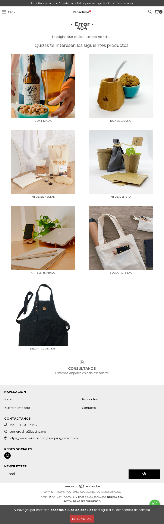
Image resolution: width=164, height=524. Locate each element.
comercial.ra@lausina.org (27, 432)
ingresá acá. (115, 497)
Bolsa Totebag (121, 272)
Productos (90, 399)
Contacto (89, 408)
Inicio (8, 399)
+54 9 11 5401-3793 (23, 425)
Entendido (82, 518)
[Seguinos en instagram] (7, 455)
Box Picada (43, 120)
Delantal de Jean (43, 348)
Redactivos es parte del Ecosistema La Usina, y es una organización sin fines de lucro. (82, 3)
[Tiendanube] (82, 487)
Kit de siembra (120, 196)
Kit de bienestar (43, 196)
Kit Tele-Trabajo (43, 272)
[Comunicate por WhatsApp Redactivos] (154, 504)
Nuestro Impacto (17, 408)
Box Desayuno (121, 120)
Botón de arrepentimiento (82, 501)
